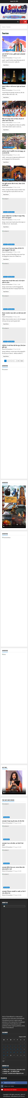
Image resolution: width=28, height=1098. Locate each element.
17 (4, 1052)
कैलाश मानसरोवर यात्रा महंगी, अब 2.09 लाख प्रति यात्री (14, 303)
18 (7, 1052)
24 (4, 1055)
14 (17, 1049)
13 (14, 1049)
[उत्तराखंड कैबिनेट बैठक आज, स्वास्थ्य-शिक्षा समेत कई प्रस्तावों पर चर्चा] (14, 857)
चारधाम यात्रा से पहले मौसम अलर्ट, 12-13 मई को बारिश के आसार (14, 271)
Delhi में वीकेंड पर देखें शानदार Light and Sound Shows (14, 76)
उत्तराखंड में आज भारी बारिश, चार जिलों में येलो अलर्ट (12, 844)
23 (24, 1052)
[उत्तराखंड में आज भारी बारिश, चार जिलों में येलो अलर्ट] (14, 833)
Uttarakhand (11, 50)
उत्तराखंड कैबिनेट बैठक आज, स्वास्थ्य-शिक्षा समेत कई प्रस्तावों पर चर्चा (13, 868)
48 (18, 361)
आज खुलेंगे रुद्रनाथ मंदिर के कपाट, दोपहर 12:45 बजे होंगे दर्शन (14, 173)
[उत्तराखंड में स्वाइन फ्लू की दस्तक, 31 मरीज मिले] (14, 811)
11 (7, 1049)
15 (20, 1049)
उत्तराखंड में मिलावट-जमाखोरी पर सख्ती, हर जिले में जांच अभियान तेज (13, 892)
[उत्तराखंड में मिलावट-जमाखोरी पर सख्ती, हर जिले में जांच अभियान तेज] (14, 881)
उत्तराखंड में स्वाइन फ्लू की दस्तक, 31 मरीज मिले (13, 821)
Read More (6, 65)
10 (4, 1049)
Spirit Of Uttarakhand (8, 57)
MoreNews (14, 1096)
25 (7, 1055)
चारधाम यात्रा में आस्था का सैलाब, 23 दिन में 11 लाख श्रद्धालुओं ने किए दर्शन (14, 238)
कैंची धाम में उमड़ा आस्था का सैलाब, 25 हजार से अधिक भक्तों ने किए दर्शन (14, 109)
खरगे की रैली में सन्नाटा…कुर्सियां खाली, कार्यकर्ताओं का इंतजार (14, 44)
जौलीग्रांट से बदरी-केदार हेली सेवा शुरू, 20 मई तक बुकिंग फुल (14, 335)
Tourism (5, 50)
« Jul (3, 1061)
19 (10, 1052)
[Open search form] (17, 21)
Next (22, 361)
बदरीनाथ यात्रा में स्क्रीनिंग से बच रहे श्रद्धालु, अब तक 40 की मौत (14, 141)
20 (14, 1052)
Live (25, 22)
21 (17, 1052)
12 (10, 1049)
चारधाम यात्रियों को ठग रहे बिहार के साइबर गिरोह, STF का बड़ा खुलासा (14, 206)
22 (20, 1052)
